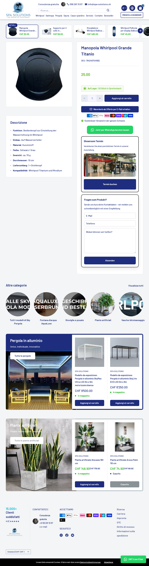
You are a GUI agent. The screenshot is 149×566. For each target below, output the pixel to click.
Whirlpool (40, 15)
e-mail (44, 527)
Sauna (66, 15)
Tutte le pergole (23, 355)
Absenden (110, 260)
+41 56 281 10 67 (46, 523)
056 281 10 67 (76, 4)
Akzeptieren (108, 562)
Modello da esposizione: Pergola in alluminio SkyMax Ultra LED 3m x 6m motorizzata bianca (88, 380)
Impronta (121, 518)
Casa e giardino (78, 15)
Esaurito (125, 484)
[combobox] (124, 8)
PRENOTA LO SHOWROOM (131, 15)
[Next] (140, 30)
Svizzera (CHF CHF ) (15, 551)
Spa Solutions (81, 371)
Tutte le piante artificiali (27, 440)
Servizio (89, 15)
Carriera (121, 513)
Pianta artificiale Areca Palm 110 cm (124, 462)
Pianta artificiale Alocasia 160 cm (89, 462)
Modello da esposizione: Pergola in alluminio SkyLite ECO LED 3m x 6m (123, 378)
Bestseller (108, 15)
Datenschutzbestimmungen (90, 562)
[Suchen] (108, 10)
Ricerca (121, 509)
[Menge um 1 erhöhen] (100, 98)
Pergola (58, 15)
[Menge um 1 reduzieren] (84, 98)
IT (123, 8)
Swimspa (50, 15)
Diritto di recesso (125, 526)
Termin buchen (110, 184)
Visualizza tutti (136, 285)
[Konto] (132, 8)
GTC (119, 522)
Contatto (99, 15)
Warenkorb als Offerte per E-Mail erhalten (111, 109)
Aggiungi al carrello (122, 98)
